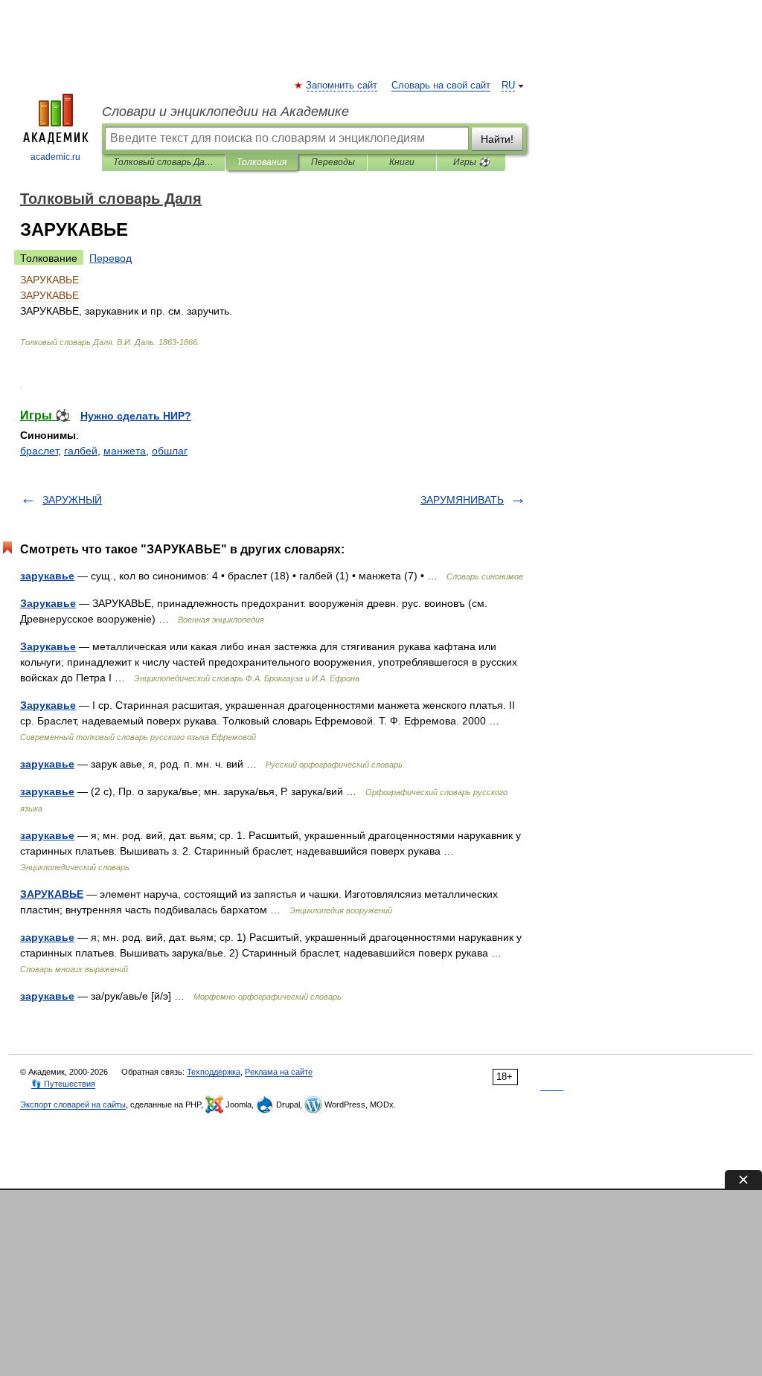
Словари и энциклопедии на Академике (225, 111)
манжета (124, 451)
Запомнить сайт (342, 85)
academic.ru (55, 157)
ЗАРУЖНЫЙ (72, 500)
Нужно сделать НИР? (135, 416)
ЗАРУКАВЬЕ (51, 894)
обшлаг (170, 451)
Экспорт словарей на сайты (73, 1104)
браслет (39, 451)
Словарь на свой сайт (440, 85)
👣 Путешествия (63, 1083)
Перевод (110, 258)
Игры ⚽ (471, 162)
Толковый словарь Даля (163, 162)
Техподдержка (213, 1071)
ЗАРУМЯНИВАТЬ (462, 500)
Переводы (333, 162)
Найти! (497, 139)
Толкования (261, 162)
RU (508, 85)
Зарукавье (48, 603)
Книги (401, 162)
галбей (80, 451)
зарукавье (47, 576)
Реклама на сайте (279, 1071)
